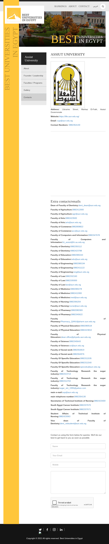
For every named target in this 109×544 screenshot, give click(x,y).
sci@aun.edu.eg (76, 345)
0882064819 (78, 350)
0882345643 (75, 341)
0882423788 (76, 251)
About (73, 6)
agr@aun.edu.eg (80, 214)
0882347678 (94, 235)
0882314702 (65, 381)
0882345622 (77, 314)
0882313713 (65, 374)
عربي (95, 6)
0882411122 (79, 268)
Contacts (28, 97)
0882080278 (76, 289)
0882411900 (76, 293)
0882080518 (86, 326)
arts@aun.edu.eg (73, 222)
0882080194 (79, 263)
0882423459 (99, 401)
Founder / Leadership (33, 75)
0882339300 (71, 280)
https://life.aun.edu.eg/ (69, 116)
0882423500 (71, 218)
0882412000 (78, 209)
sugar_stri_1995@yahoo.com (72, 388)
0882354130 (74, 125)
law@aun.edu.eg (73, 285)
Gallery (27, 90)
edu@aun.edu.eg (79, 259)
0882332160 (71, 276)
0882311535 (86, 358)
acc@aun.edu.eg (79, 231)
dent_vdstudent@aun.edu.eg (73, 423)
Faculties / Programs (33, 83)
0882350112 (76, 246)
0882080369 (77, 310)
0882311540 (86, 362)
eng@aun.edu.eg (81, 272)
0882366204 (75, 302)
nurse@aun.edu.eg (78, 306)
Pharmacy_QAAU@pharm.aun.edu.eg (78, 321)
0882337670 (85, 405)
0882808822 (77, 226)
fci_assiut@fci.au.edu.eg (74, 242)
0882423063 (64, 416)
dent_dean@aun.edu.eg (89, 205)
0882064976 (78, 354)
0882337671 (85, 409)
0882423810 (86, 330)
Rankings (60, 6)
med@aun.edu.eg (79, 297)
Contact (84, 6)
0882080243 (77, 255)
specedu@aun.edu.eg (90, 367)
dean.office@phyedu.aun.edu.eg (76, 337)
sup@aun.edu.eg (65, 121)
